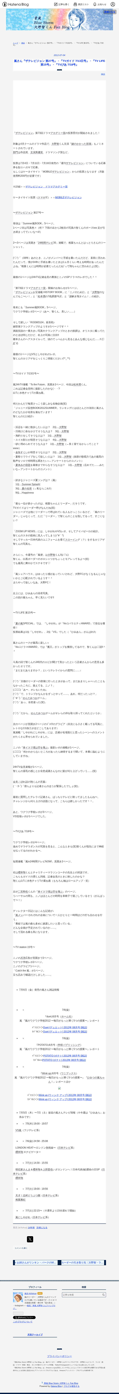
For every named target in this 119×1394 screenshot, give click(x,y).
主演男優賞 (36, 152)
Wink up (46, 1073)
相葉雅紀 (20, 1199)
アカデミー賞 (58, 133)
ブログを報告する (71, 1386)
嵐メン (19, 915)
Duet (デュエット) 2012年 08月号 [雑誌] (65, 1027)
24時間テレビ (45, 242)
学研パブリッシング (69, 1045)
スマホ (41, 197)
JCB (22, 958)
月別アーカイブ (35, 1335)
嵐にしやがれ (22, 1217)
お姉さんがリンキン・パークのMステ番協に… (36, 1262)
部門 (15, 152)
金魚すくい (21, 452)
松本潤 (41, 296)
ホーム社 (66, 1016)
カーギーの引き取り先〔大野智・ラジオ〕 (82, 1262)
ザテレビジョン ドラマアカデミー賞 (46, 186)
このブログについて (23, 1322)
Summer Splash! (31, 484)
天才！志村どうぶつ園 (27, 1195)
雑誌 (103, 74)
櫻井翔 (21, 872)
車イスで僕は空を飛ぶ (35, 747)
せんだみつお (30, 698)
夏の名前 (27, 488)
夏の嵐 (19, 623)
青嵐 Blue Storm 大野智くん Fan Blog (59, 11)
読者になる (109, 12)
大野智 (55, 144)
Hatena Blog (56, 1386)
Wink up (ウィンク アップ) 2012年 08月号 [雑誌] (65, 1095)
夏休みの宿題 (22, 465)
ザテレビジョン (24, 133)
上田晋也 (48, 1169)
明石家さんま (22, 1169)
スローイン (71, 539)
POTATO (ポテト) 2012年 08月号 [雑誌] (65, 1055)
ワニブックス (68, 1073)
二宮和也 (23, 891)
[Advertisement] (59, 102)
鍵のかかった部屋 (81, 144)
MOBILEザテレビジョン (68, 197)
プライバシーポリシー (59, 1356)
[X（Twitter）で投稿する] (30, 1239)
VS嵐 (18, 1130)
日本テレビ (64, 1147)
